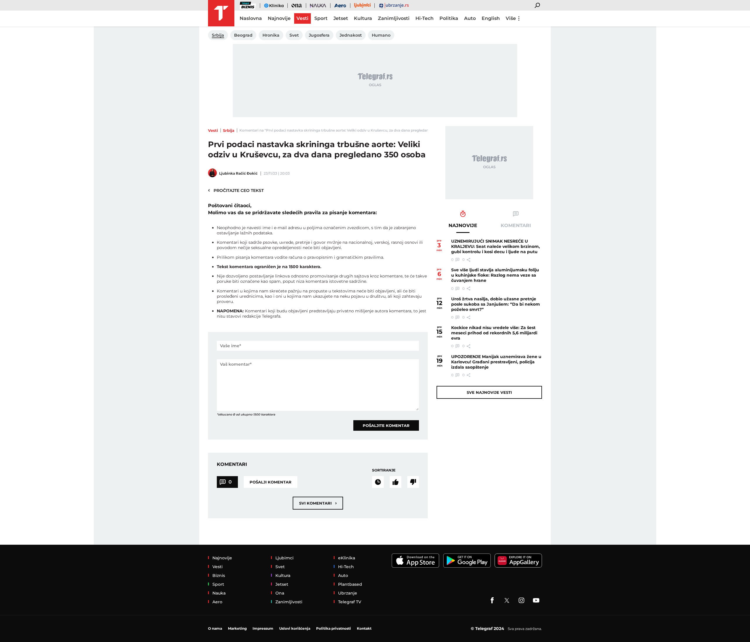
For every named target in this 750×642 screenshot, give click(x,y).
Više (511, 18)
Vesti (213, 130)
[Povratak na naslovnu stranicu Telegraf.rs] (221, 13)
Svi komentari (318, 503)
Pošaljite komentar (386, 425)
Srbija (228, 130)
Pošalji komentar (271, 482)
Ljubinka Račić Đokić (238, 173)
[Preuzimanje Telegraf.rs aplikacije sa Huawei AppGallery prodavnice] (518, 561)
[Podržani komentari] (395, 482)
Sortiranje (384, 470)
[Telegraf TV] (536, 600)
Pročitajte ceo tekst (236, 190)
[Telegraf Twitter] (507, 600)
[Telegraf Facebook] (492, 600)
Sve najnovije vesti (489, 392)
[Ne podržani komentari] (413, 482)
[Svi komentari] (378, 482)
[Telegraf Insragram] (521, 600)
